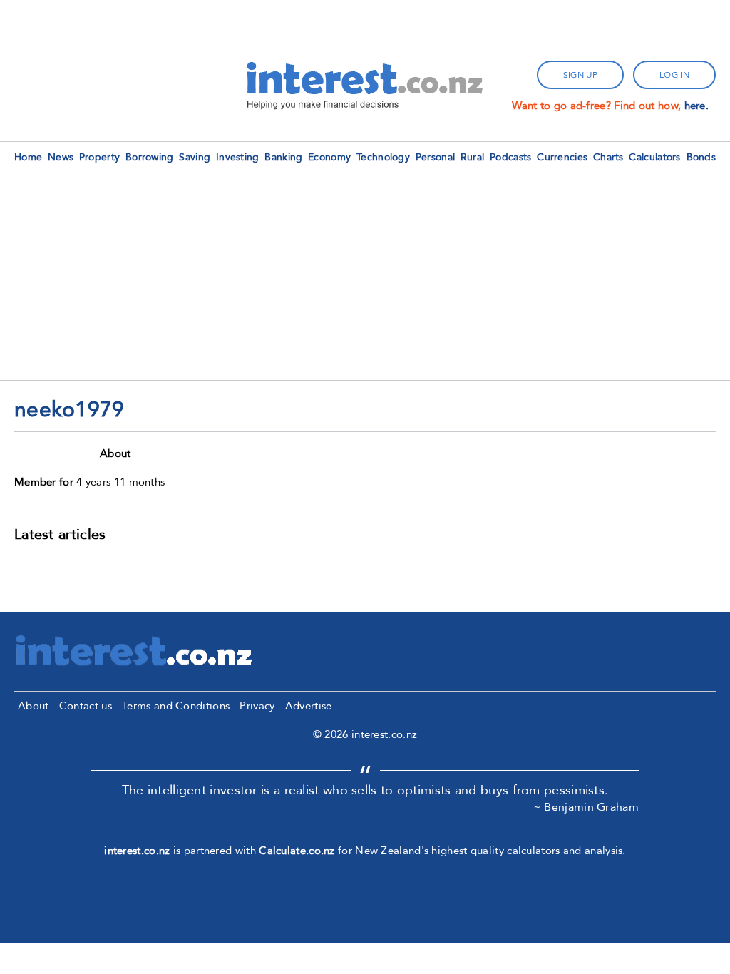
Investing (237, 157)
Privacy (257, 706)
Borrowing (149, 157)
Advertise (308, 706)
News (60, 157)
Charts (608, 157)
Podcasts (510, 157)
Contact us (85, 706)
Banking (283, 157)
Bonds (701, 157)
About (33, 706)
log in (674, 75)
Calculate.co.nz (297, 851)
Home (28, 157)
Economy (329, 157)
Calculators (654, 157)
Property (99, 157)
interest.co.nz (137, 851)
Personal (435, 157)
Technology (383, 157)
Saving (194, 157)
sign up (580, 75)
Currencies (562, 157)
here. (696, 105)
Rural (473, 157)
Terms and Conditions (176, 706)
